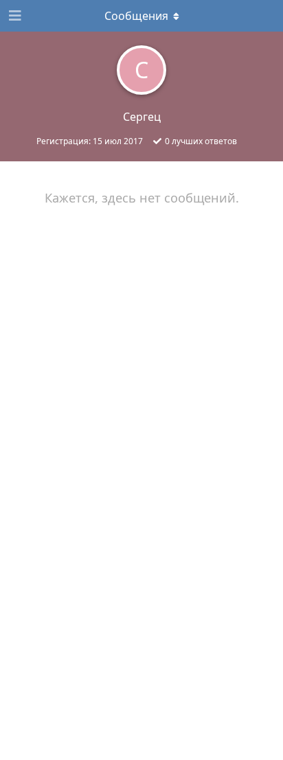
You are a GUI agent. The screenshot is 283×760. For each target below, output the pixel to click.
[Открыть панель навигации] (13, 16)
